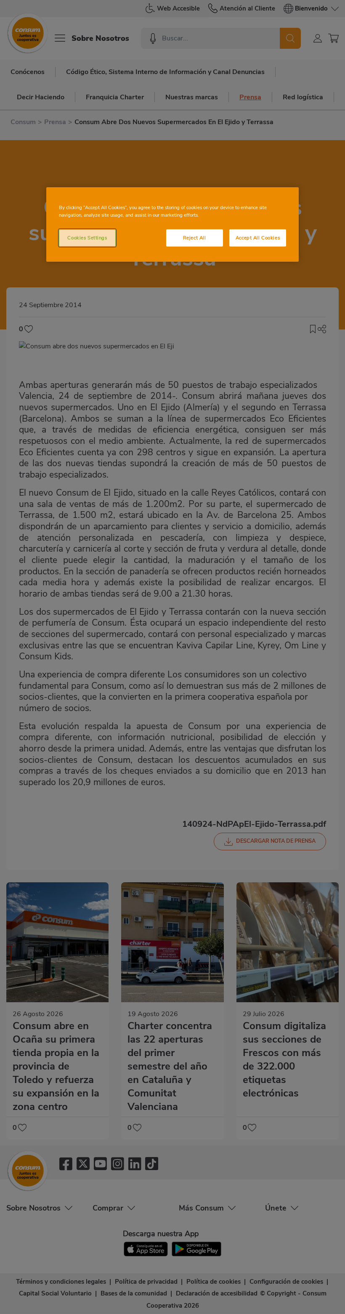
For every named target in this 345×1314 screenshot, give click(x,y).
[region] (172, 224)
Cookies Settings (87, 237)
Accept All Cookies (258, 237)
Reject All (194, 237)
